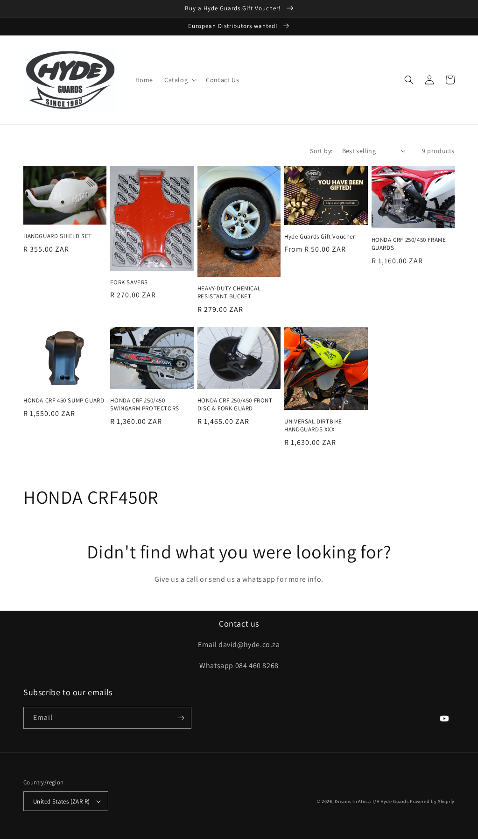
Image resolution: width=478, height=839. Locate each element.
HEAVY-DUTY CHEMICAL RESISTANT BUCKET (228, 292)
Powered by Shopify (432, 801)
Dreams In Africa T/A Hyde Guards (371, 801)
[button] (179, 80)
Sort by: (321, 151)
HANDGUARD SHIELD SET (57, 236)
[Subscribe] (180, 718)
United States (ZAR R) (61, 801)
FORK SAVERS (129, 282)
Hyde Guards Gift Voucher (319, 236)
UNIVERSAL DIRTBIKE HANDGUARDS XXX (313, 425)
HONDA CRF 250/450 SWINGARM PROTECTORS (144, 404)
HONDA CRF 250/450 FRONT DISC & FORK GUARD (235, 404)
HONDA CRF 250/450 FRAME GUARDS (409, 244)
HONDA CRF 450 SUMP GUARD (63, 400)
